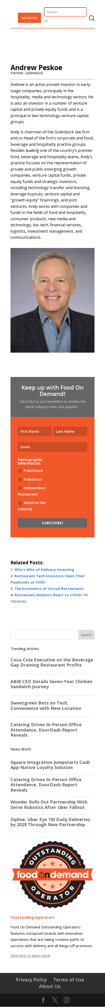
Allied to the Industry (32, 505)
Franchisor (33, 479)
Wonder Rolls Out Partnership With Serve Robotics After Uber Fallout (48, 804)
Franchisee (33, 470)
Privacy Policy (31, 979)
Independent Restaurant (32, 490)
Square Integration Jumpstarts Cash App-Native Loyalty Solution (50, 765)
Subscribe (29, 17)
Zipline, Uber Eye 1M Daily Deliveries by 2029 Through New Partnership (50, 822)
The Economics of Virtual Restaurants (49, 588)
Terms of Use (68, 979)
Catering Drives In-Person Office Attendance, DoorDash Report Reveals (46, 785)
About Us (50, 986)
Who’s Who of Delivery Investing (44, 569)
